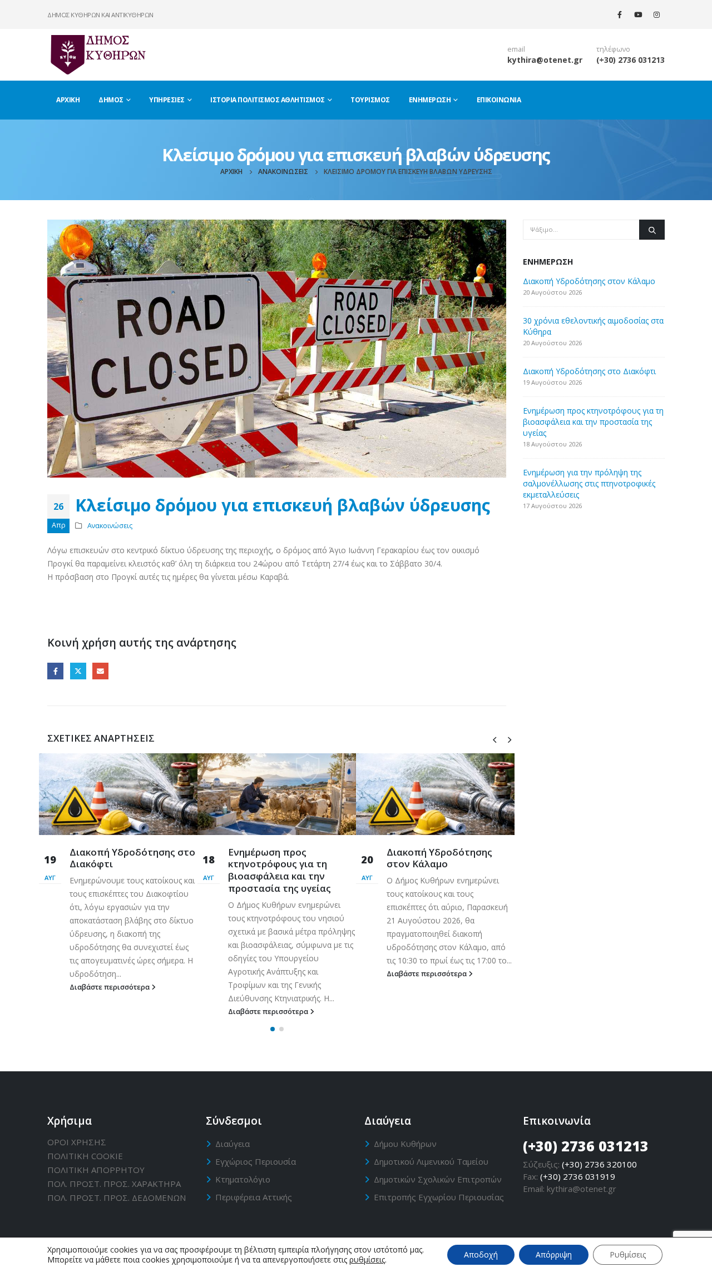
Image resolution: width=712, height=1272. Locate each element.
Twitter (78, 671)
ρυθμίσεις (367, 1260)
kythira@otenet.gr (544, 59)
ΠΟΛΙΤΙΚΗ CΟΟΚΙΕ (85, 1155)
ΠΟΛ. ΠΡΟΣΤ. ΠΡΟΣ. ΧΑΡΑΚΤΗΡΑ (114, 1183)
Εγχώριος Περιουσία (255, 1161)
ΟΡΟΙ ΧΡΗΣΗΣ (76, 1141)
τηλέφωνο (613, 49)
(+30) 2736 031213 (630, 59)
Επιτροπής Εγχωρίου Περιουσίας (439, 1197)
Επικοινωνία (499, 100)
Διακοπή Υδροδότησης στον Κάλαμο (439, 858)
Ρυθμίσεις (628, 1254)
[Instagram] (656, 14)
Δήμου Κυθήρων (405, 1143)
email (516, 49)
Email (100, 671)
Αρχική (68, 100)
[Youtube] (638, 14)
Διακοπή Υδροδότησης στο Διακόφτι (132, 858)
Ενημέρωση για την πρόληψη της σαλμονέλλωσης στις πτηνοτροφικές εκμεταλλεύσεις (589, 483)
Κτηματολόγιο (242, 1179)
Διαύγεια (232, 1143)
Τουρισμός (370, 100)
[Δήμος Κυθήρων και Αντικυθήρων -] (97, 54)
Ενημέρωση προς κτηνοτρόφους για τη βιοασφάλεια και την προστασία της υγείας (279, 870)
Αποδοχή (481, 1254)
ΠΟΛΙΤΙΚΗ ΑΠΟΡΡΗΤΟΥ (96, 1169)
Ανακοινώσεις (109, 525)
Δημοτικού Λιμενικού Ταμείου (431, 1161)
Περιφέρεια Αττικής (253, 1197)
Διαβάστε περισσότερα (110, 987)
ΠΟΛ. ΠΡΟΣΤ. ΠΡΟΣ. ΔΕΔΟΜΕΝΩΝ (116, 1197)
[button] (272, 1029)
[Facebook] (619, 14)
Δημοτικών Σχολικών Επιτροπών (438, 1179)
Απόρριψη (554, 1254)
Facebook (55, 671)
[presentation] (495, 739)
